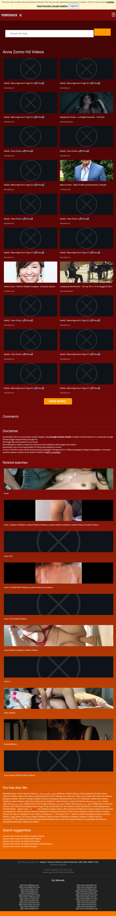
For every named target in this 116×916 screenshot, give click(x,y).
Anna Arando (9, 712)
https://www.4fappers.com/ (29, 885)
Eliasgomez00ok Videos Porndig (17, 798)
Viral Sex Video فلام (76, 796)
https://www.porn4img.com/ (86, 907)
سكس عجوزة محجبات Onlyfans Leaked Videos (58, 793)
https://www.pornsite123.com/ (29, 895)
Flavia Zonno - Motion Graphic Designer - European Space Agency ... (34, 286)
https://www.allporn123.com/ (86, 897)
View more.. (58, 401)
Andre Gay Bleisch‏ (83, 806)
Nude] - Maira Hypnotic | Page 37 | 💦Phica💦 (24, 252)
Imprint (43, 862)
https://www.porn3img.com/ (87, 905)
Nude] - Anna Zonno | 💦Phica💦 (18, 151)
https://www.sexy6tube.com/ (87, 887)
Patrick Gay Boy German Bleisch (41, 819)
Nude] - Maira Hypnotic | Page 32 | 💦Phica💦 (24, 185)
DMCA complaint (53, 452)
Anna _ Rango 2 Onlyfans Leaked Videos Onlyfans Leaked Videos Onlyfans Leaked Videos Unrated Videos (51, 525)
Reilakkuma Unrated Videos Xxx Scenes (94, 809)
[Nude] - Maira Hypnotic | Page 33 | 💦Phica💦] (30, 78)
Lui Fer (77, 798)
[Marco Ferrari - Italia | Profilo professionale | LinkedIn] (86, 180)
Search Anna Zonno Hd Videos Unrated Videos (24, 836)
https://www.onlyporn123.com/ (86, 899)
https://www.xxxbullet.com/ (29, 901)
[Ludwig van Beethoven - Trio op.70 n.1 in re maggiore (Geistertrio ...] (86, 282)
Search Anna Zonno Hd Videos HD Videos (21, 841)
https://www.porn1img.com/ (87, 901)
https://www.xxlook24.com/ (29, 909)
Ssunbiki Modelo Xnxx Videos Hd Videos (21, 822)
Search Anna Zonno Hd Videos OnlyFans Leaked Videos (28, 844)
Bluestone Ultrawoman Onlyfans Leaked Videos (47, 801)
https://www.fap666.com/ (29, 893)
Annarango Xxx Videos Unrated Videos (20, 811)
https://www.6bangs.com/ (29, 889)
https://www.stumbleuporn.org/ (87, 909)
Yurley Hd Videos (77, 801)
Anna (6, 493)
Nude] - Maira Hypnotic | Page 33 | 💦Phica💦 (24, 83)
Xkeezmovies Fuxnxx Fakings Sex (51, 796)
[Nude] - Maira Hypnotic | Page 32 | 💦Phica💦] (30, 180)
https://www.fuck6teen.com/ (87, 889)
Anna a (7, 681)
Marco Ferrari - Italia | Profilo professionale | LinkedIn (83, 185)
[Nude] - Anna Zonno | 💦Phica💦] (30, 146)
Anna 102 (8, 556)
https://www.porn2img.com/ (87, 903)
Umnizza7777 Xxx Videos (14, 819)
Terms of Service (54, 862)
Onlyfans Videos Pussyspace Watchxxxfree (53, 798)
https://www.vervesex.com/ (29, 899)
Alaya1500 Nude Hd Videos (98, 796)
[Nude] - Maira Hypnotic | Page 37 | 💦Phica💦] (30, 248)
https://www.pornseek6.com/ (86, 893)
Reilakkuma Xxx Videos (30, 814)
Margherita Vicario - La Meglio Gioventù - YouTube (82, 117)
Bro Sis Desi (69, 809)
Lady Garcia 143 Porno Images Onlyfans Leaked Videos (35, 816)
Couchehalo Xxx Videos (95, 819)
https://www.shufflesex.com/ (29, 897)
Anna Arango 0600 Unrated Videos (19, 775)
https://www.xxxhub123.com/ (29, 903)
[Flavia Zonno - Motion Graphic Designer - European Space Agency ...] (30, 282)
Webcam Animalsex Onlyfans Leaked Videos (81, 816)
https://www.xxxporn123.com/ (29, 905)
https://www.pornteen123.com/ (87, 895)
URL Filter (83, 862)
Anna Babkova (10, 744)
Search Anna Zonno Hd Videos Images (20, 846)
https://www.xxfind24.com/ (29, 907)
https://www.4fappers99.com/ (29, 887)
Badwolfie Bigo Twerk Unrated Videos (20, 793)
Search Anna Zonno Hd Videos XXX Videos (22, 838)
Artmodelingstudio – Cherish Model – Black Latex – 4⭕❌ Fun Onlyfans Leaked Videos (57, 807)
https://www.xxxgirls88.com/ (87, 885)
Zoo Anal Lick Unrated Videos (69, 819)
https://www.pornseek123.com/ (87, 891)
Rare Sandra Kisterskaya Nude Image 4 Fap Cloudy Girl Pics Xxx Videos (42, 806)
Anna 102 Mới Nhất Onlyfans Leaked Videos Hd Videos (28, 587)
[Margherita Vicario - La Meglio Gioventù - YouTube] (86, 112)
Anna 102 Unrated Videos (15, 619)
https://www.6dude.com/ (29, 891)
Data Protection (70, 862)
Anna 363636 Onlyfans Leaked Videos (21, 650)
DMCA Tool (93, 862)
